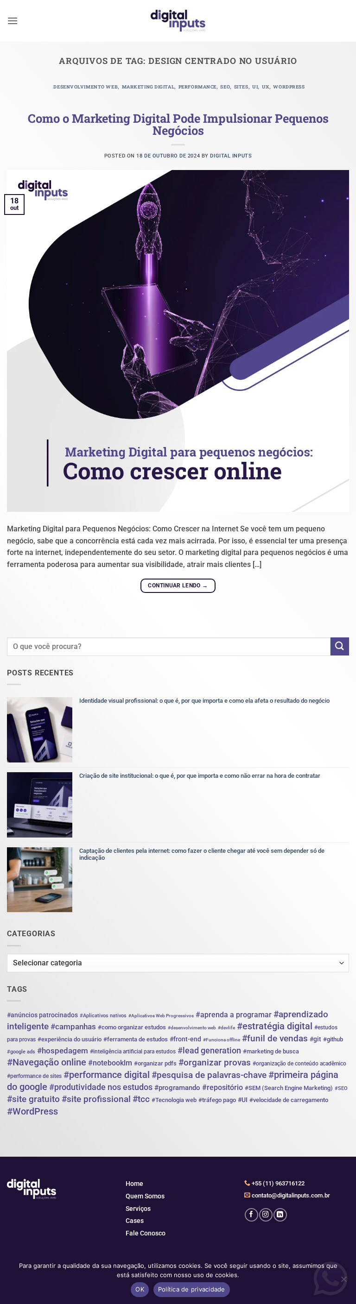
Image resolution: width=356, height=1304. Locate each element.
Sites (241, 87)
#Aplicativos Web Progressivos (161, 1015)
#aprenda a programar (234, 1014)
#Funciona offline (221, 1039)
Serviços (138, 1208)
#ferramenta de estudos (135, 1039)
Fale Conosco (145, 1233)
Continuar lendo (178, 585)
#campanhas (73, 1026)
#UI (243, 1099)
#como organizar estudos (132, 1027)
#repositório (222, 1087)
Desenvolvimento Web (85, 87)
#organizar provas (214, 1062)
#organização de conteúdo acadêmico (299, 1063)
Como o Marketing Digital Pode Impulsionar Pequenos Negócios (178, 124)
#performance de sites (34, 1076)
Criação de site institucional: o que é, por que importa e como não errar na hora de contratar (199, 775)
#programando (177, 1088)
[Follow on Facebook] (251, 1215)
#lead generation (209, 1050)
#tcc (141, 1099)
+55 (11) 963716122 (277, 1183)
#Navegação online (46, 1062)
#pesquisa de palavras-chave (209, 1075)
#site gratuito (33, 1099)
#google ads (21, 1052)
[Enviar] (340, 646)
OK (139, 1289)
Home (134, 1183)
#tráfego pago (217, 1099)
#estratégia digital (274, 1026)
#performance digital (107, 1074)
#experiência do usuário (70, 1039)
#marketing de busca (271, 1051)
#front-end (185, 1039)
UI (255, 87)
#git (315, 1039)
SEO (225, 87)
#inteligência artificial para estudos (133, 1051)
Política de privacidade (191, 1289)
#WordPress (32, 1111)
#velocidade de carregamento (288, 1099)
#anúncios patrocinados (42, 1015)
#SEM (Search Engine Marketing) (289, 1087)
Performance (197, 87)
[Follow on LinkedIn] (279, 1215)
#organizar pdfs (155, 1063)
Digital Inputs (231, 156)
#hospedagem (62, 1050)
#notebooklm (110, 1062)
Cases (135, 1220)
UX (265, 87)
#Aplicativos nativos (103, 1016)
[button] (12, 20)
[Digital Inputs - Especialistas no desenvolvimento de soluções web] (178, 21)
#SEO (341, 1088)
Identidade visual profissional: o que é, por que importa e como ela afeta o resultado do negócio (204, 700)
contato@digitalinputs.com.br (290, 1195)
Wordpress (289, 87)
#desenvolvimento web (192, 1027)
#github (333, 1039)
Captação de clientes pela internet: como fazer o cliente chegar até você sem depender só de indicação (201, 854)
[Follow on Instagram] (265, 1215)
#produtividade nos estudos (101, 1087)
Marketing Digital (148, 87)
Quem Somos (145, 1196)
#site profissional (96, 1099)
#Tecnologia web (174, 1099)
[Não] (343, 1281)
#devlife (226, 1027)
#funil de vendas (275, 1038)
